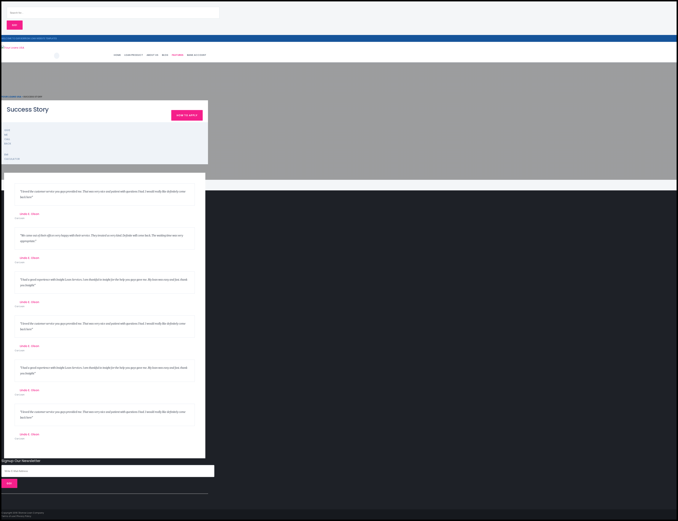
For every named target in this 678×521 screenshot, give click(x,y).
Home (117, 55)
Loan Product (133, 55)
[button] (674, 3)
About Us (152, 55)
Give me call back (5, 136)
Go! (14, 25)
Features (177, 55)
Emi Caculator (5, 157)
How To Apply (187, 115)
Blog (165, 55)
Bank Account (196, 55)
